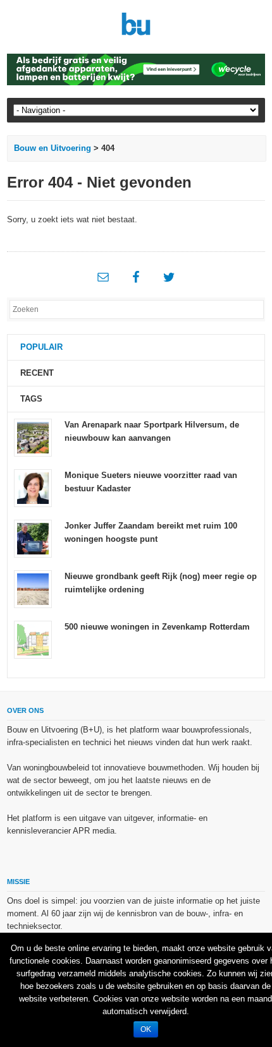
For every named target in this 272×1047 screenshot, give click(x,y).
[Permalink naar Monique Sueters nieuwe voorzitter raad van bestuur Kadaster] (33, 488)
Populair (41, 347)
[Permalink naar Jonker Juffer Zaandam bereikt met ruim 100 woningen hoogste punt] (33, 538)
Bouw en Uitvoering (52, 148)
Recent (37, 373)
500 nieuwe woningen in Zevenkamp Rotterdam (157, 626)
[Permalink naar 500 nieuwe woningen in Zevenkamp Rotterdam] (33, 639)
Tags (31, 399)
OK (145, 1029)
